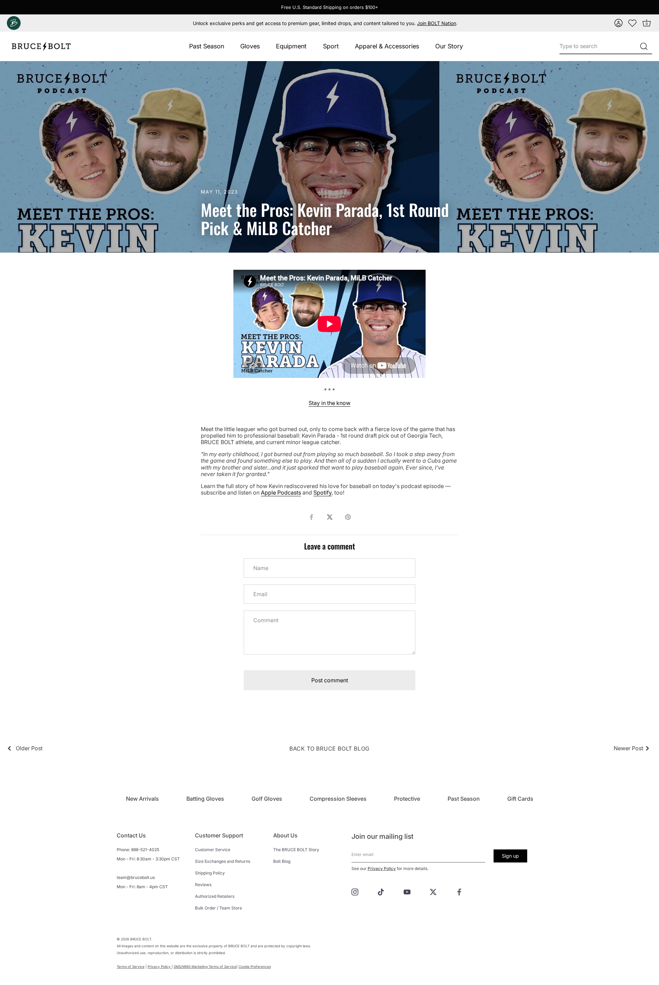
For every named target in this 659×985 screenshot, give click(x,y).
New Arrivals (142, 798)
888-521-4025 (145, 849)
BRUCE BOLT (140, 939)
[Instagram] (354, 891)
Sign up (510, 856)
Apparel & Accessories (387, 46)
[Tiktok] (381, 891)
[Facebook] (459, 891)
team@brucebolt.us (136, 877)
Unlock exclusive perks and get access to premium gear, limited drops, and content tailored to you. (324, 23)
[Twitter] (433, 891)
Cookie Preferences (255, 966)
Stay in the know (329, 402)
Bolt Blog (281, 861)
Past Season (206, 46)
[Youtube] (407, 891)
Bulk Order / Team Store (218, 908)
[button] (618, 23)
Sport (331, 46)
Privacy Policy (382, 868)
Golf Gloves (267, 798)
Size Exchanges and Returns (222, 861)
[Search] (643, 46)
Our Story (449, 46)
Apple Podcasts (281, 492)
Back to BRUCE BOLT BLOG (329, 748)
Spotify (322, 492)
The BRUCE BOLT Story (296, 849)
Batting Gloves (205, 798)
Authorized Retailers (214, 896)
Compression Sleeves (338, 798)
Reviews (203, 884)
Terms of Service (130, 966)
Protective (407, 798)
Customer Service (212, 849)
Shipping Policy (210, 873)
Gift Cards (520, 798)
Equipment (291, 46)
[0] (632, 23)
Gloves (250, 46)
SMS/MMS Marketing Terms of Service (205, 966)
